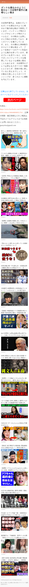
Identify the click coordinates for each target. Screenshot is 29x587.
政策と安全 (13, 582)
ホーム (3, 1)
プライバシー (22, 582)
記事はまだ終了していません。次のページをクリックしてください (14, 93)
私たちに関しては (5, 582)
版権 (27, 582)
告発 (10, 17)
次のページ (15, 99)
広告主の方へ (4, 584)
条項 (17, 582)
